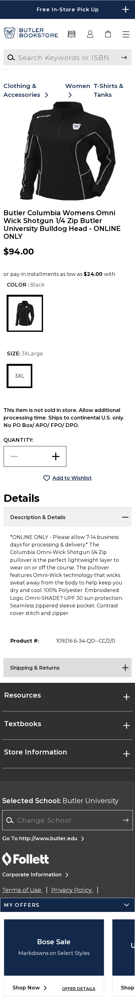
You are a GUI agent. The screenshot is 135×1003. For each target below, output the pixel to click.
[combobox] (67, 820)
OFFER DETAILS (78, 988)
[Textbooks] (71, 34)
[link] (108, 34)
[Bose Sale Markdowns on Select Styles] (54, 970)
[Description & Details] (67, 515)
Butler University (60, 801)
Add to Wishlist (72, 478)
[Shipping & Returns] (67, 666)
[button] (67, 9)
